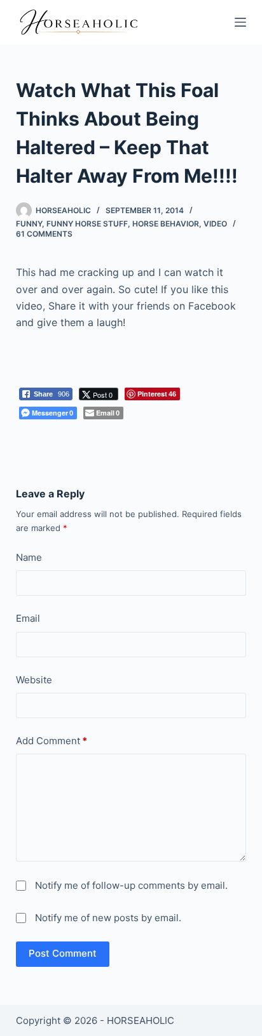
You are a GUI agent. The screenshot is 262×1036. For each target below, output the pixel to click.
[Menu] (240, 22)
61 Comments (44, 234)
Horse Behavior (165, 223)
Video (215, 223)
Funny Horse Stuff (87, 223)
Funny (29, 223)
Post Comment (63, 953)
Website (34, 680)
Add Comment (51, 741)
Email (28, 618)
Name (29, 557)
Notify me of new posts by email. (108, 918)
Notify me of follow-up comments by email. (131, 885)
